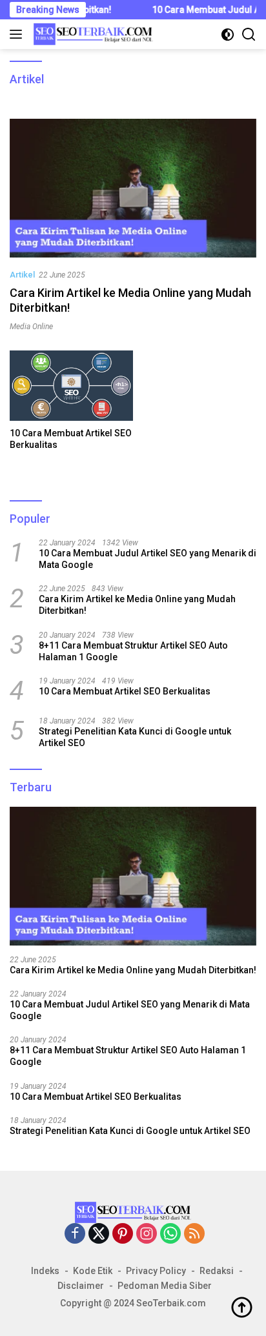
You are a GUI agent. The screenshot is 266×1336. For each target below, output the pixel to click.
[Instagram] (146, 1234)
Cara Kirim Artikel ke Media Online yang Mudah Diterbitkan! (137, 605)
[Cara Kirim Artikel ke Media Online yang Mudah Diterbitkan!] (133, 188)
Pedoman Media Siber (165, 1285)
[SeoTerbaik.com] (91, 34)
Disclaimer (80, 1285)
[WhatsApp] (170, 1234)
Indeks (45, 1271)
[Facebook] (75, 1234)
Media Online (31, 326)
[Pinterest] (122, 1234)
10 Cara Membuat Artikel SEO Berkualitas (71, 439)
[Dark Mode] (227, 34)
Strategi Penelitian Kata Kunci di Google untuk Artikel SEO (135, 737)
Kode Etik (92, 1271)
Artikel (22, 274)
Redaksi (217, 1271)
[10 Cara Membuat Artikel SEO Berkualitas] (71, 385)
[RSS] (194, 1234)
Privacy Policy (156, 1271)
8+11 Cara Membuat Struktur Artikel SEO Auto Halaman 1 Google (133, 651)
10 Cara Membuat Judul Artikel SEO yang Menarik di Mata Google (147, 559)
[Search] (248, 34)
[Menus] (18, 34)
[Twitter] (98, 1234)
